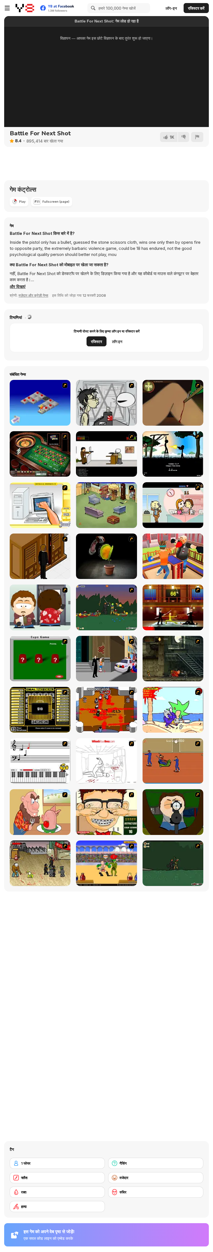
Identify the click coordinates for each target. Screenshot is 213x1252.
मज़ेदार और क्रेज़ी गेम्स (33, 295)
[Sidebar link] (7, 8)
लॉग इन (117, 341)
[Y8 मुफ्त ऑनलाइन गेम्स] (25, 8)
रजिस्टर (96, 341)
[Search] (92, 8)
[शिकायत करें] (197, 137)
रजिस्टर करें (196, 8)
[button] (18, 287)
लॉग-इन (171, 8)
